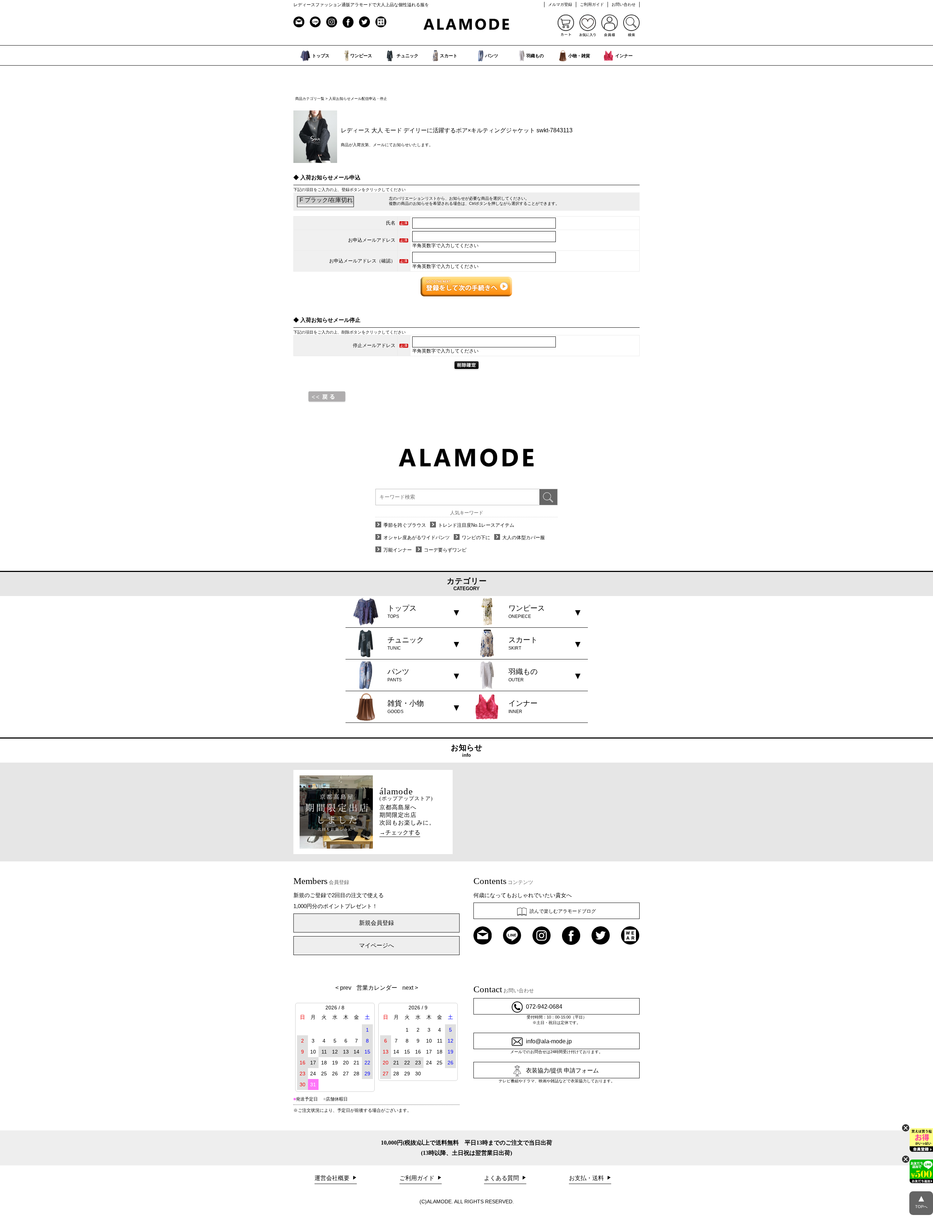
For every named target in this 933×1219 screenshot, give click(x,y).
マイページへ (376, 945)
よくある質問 (502, 1178)
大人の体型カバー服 (523, 537)
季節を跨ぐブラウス (404, 525)
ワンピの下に (476, 537)
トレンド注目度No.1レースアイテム (476, 525)
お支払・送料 (587, 1178)
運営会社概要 (333, 1178)
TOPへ (921, 1201)
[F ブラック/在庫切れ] (325, 200)
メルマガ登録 (560, 4)
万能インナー (397, 550)
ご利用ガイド (592, 4)
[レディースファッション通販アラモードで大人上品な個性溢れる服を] (466, 25)
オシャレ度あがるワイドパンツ (416, 537)
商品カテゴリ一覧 (309, 99)
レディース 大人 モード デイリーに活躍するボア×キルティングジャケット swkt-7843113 (457, 130)
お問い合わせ (624, 4)
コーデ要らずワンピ (445, 550)
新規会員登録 (376, 923)
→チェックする (399, 832)
